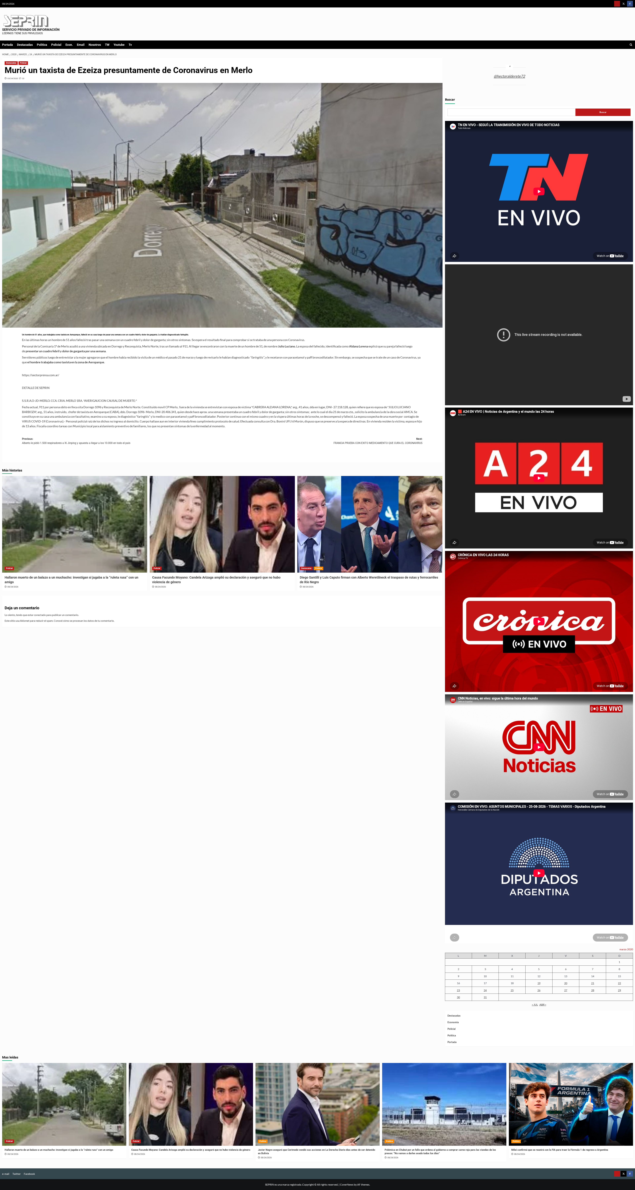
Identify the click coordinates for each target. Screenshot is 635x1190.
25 (512, 990)
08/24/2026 (12, 587)
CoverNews (346, 1184)
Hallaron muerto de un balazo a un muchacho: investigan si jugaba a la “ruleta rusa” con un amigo (59, 1149)
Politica (42, 44)
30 (458, 997)
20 (565, 983)
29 (619, 990)
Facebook (29, 1173)
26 (538, 990)
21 (592, 983)
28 (592, 990)
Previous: (76, 441)
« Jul (535, 1004)
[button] (631, 45)
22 (619, 983)
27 (565, 990)
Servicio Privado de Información (31, 30)
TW (107, 44)
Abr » (542, 1004)
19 (538, 983)
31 (485, 997)
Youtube (119, 44)
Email (81, 44)
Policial (56, 44)
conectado (40, 614)
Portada (7, 44)
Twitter (16, 1173)
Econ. (69, 44)
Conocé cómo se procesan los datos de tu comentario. (84, 620)
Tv (130, 44)
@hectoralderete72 (509, 76)
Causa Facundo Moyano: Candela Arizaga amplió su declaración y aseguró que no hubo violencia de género (190, 1149)
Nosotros (95, 44)
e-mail (5, 1173)
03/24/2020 (12, 78)
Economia (453, 1022)
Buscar (450, 99)
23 (458, 990)
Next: (378, 441)
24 (485, 990)
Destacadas (25, 44)
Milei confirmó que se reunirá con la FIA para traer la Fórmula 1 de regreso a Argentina (559, 1149)
